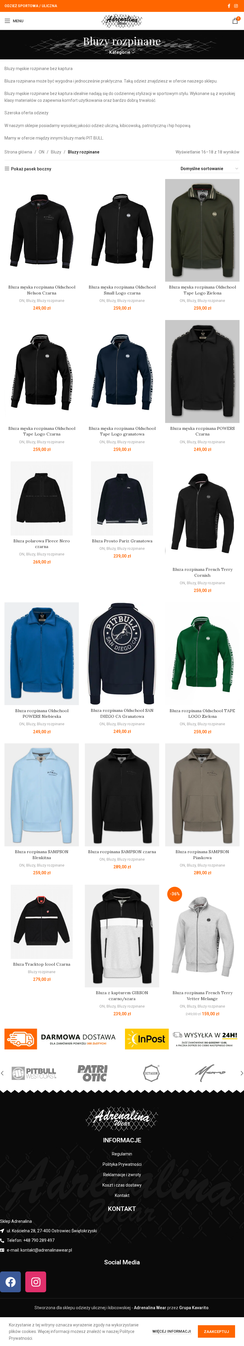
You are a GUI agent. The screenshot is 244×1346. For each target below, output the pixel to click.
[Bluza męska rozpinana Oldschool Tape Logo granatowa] (122, 371)
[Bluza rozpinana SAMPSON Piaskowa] (202, 794)
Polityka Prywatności (122, 1164)
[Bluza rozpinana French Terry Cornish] (202, 512)
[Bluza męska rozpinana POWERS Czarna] (202, 371)
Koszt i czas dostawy (122, 1185)
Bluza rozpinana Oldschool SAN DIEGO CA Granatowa (122, 713)
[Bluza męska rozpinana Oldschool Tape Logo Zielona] (202, 230)
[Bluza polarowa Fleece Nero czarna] (41, 498)
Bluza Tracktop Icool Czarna (41, 964)
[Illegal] (92, 1073)
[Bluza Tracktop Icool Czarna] (41, 922)
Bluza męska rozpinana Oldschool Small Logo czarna (122, 290)
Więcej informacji (172, 1331)
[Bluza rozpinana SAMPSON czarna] (122, 794)
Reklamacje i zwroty (122, 1174)
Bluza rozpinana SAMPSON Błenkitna (41, 854)
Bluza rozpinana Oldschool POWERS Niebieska (41, 713)
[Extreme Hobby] (210, 1073)
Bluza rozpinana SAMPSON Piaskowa (202, 854)
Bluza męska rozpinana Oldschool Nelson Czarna (41, 290)
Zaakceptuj (216, 1331)
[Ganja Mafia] (151, 1073)
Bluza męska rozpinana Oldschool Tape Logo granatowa (122, 431)
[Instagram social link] (236, 6)
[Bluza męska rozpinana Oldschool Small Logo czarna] (122, 230)
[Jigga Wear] (33, 1073)
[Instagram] (35, 1281)
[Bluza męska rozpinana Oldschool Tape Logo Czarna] (41, 371)
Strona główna (18, 152)
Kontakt (122, 1195)
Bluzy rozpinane (50, 300)
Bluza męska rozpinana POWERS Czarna (202, 431)
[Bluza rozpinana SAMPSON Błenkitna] (41, 794)
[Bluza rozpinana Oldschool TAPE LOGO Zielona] (202, 653)
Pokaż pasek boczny (31, 169)
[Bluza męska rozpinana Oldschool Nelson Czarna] (41, 230)
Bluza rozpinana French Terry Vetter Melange (202, 995)
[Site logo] (122, 20)
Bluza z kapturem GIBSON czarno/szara (122, 995)
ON (41, 152)
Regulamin (122, 1154)
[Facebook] (10, 1281)
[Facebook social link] (228, 6)
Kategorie (119, 52)
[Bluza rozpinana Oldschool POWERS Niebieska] (41, 653)
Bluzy (56, 152)
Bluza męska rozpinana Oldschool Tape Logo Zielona (202, 290)
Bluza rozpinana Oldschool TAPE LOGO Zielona (202, 713)
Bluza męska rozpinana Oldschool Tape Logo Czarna (41, 431)
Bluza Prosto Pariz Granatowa (122, 541)
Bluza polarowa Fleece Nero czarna (41, 544)
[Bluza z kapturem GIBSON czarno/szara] (122, 936)
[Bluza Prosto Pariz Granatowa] (122, 498)
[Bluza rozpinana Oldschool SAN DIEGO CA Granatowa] (122, 653)
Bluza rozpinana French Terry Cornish (202, 572)
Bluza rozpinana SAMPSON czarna (122, 851)
